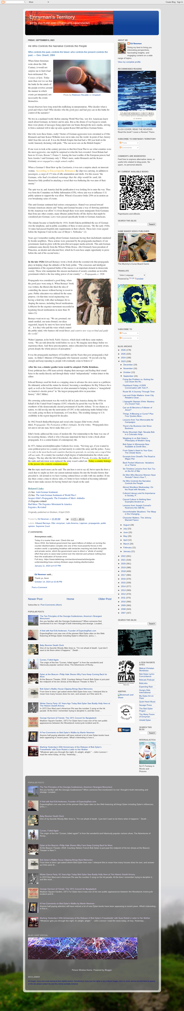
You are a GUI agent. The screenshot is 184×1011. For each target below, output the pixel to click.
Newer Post (35, 598)
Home (70, 598)
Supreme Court (43, 526)
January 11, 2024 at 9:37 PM (48, 566)
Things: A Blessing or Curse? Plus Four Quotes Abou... (138, 415)
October (127, 372)
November (128, 368)
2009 (123, 605)
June (125, 532)
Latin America (72, 523)
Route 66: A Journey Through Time (139, 392)
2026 (123, 350)
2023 (123, 361)
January (127, 551)
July (125, 529)
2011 (123, 598)
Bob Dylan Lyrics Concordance (146, 675)
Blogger (108, 970)
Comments (126, 148)
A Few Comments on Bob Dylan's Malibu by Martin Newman (67, 732)
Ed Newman (40, 574)
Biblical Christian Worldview (146, 669)
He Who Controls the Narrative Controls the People (137, 482)
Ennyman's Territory (52, 17)
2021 (123, 560)
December (128, 365)
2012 (123, 594)
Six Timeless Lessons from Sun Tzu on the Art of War (139, 470)
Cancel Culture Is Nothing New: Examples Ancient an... (137, 500)
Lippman (83, 523)
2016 (123, 579)
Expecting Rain (146, 687)
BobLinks (143, 683)
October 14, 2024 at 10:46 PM (48, 582)
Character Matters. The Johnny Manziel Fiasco (137, 519)
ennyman (60, 523)
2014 (123, 586)
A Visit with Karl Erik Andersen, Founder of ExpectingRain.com (68, 631)
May (125, 536)
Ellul (53, 523)
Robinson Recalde (80, 95)
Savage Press (145, 705)
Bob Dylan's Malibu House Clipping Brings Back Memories (66, 689)
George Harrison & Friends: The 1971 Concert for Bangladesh (68, 718)
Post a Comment (39, 587)
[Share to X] (77, 519)
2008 (123, 609)
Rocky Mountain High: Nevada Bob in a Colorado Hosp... (139, 433)
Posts (124, 143)
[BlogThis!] (74, 519)
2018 (123, 571)
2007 (123, 613)
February (127, 547)
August (126, 525)
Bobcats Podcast (146, 680)
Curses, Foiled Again (49, 660)
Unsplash (96, 95)
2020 (123, 564)
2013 (123, 590)
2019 (123, 567)
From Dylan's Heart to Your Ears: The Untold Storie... (138, 451)
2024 (123, 358)
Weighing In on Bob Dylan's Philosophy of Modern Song (136, 439)
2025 (123, 354)
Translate (139, 279)
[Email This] (72, 519)
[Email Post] (67, 519)
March (126, 544)
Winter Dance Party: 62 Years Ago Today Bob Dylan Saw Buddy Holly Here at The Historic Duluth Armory (87, 874)
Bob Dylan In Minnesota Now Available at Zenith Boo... (136, 445)
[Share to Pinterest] (83, 519)
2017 (123, 575)
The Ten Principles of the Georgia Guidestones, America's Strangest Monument (76, 787)
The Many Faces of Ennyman (147, 715)
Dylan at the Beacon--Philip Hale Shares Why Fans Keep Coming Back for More (76, 845)
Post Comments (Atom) (51, 605)
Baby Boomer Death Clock (52, 645)
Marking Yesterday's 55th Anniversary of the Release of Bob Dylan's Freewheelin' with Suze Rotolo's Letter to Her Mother (70, 748)
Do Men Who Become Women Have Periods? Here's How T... (139, 476)
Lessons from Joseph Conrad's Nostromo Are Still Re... (137, 506)
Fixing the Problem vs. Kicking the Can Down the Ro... (138, 380)
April (125, 540)
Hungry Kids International (145, 691)
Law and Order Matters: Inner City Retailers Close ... (138, 396)
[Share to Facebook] (80, 519)
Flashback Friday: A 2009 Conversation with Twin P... (136, 386)
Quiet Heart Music (147, 702)
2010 (123, 602)
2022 (123, 556)
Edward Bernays (42, 523)
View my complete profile (129, 62)
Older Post (104, 598)
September (128, 376)
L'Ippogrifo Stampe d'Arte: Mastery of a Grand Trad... (138, 402)
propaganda (94, 523)
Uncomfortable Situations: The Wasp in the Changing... (139, 513)
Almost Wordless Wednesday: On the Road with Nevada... (138, 488)
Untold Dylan (145, 720)
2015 (123, 583)
